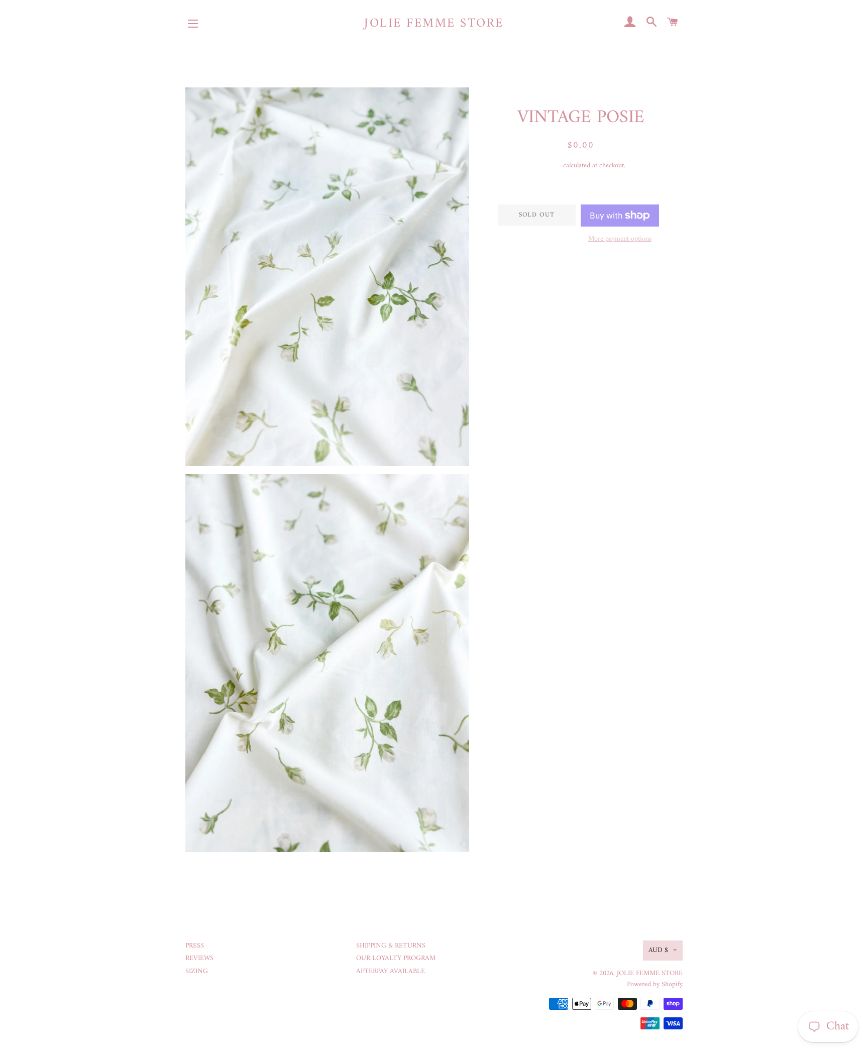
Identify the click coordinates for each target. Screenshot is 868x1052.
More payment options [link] (620, 239)
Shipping (548, 165)
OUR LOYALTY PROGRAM (396, 958)
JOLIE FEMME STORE (434, 24)
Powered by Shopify (655, 984)
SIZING (196, 971)
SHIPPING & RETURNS (390, 945)
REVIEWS (199, 958)
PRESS (194, 945)
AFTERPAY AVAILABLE (390, 971)
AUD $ (658, 950)
